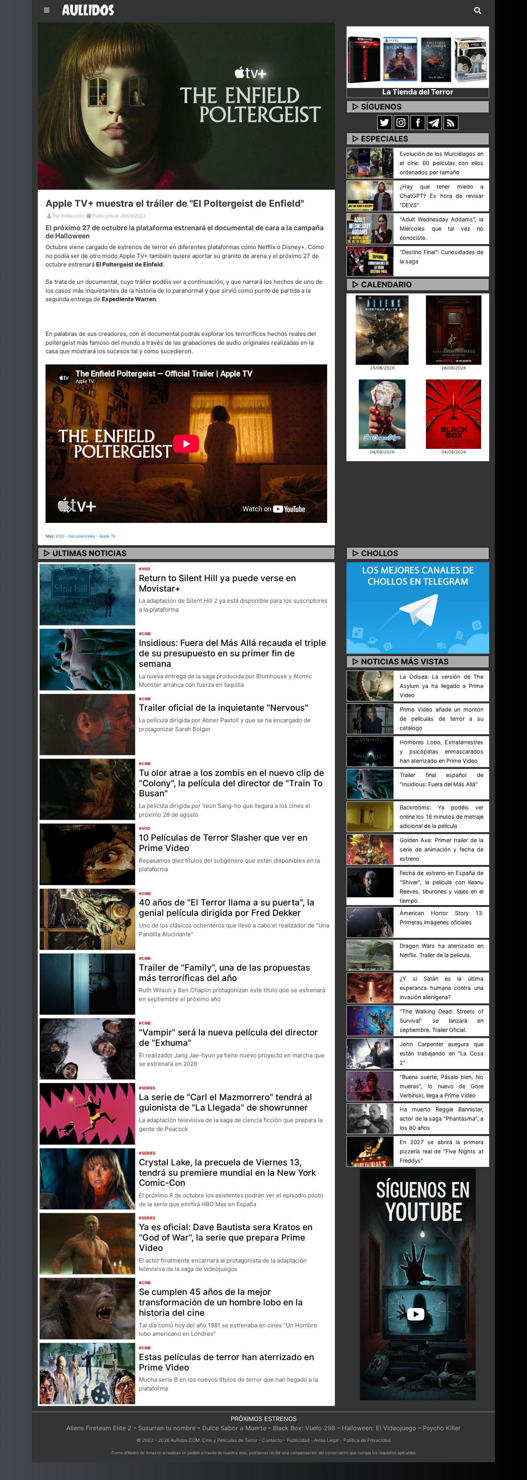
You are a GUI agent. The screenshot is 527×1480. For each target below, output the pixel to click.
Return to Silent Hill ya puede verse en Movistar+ (217, 583)
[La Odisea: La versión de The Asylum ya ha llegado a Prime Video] (370, 685)
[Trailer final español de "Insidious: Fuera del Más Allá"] (370, 783)
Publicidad (298, 1440)
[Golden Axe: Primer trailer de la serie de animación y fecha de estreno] (370, 849)
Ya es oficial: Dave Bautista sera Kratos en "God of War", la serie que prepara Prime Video (225, 1237)
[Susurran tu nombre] (453, 329)
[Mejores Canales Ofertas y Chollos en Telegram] (417, 608)
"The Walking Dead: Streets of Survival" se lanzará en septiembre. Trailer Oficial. (441, 1020)
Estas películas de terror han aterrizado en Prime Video (226, 1362)
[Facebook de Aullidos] (417, 122)
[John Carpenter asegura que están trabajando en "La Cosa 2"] (370, 1053)
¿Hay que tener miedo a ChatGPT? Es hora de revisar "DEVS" (441, 195)
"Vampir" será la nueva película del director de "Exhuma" (228, 1037)
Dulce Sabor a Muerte (234, 1428)
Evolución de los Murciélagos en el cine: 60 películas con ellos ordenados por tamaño (441, 162)
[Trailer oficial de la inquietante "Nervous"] (87, 724)
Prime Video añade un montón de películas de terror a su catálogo (441, 718)
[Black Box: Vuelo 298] (453, 413)
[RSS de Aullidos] (451, 122)
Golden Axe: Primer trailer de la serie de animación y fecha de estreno (441, 849)
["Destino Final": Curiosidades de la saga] (370, 261)
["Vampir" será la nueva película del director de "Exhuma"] (87, 1048)
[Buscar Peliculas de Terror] (477, 11)
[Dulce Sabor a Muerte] (382, 413)
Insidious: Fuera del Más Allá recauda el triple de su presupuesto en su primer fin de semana (232, 653)
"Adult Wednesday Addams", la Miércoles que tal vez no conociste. (441, 228)
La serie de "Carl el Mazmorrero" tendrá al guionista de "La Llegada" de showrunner (225, 1102)
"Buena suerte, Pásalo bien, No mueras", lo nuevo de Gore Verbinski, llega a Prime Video (441, 1086)
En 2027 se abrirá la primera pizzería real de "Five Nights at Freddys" (441, 1151)
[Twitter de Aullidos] (384, 122)
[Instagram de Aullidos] (401, 122)
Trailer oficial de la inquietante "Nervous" (223, 707)
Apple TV (107, 536)
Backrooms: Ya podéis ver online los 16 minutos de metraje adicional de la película (441, 816)
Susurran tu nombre (167, 1428)
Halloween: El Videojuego (379, 1428)
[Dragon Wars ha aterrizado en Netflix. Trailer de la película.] (370, 954)
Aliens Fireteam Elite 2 (99, 1428)
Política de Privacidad (366, 1440)
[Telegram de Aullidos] (434, 122)
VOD (60, 536)
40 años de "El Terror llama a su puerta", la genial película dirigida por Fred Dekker (226, 907)
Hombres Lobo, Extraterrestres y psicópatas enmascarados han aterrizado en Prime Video (441, 751)
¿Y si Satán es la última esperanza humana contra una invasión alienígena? (441, 987)
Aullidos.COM (185, 1440)
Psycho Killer (442, 1428)
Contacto (272, 1440)
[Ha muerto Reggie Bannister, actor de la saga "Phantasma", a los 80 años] (370, 1118)
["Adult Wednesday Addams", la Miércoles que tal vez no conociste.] (370, 228)
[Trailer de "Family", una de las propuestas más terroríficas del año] (87, 983)
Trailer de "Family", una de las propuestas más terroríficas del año (224, 972)
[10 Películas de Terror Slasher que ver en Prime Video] (87, 854)
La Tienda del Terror (417, 91)
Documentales (81, 536)
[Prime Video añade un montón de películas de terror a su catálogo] (370, 718)
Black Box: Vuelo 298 (304, 1428)
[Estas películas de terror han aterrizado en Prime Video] (87, 1373)
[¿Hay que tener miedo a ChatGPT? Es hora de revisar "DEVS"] (370, 195)
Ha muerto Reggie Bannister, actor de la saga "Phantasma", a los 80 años (441, 1118)
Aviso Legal (326, 1440)
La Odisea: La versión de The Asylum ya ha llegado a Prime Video (441, 685)
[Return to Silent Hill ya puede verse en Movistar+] (87, 594)
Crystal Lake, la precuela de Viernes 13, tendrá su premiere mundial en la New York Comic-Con (227, 1172)
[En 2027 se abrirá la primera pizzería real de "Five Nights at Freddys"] (370, 1151)
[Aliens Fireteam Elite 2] (382, 329)
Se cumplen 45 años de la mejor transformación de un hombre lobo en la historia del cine (221, 1302)
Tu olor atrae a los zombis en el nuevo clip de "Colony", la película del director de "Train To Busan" (231, 783)
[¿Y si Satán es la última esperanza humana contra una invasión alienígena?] (370, 987)
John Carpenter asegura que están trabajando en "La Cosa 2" (441, 1053)
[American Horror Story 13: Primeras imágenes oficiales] (370, 922)
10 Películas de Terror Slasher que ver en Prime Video (223, 842)
